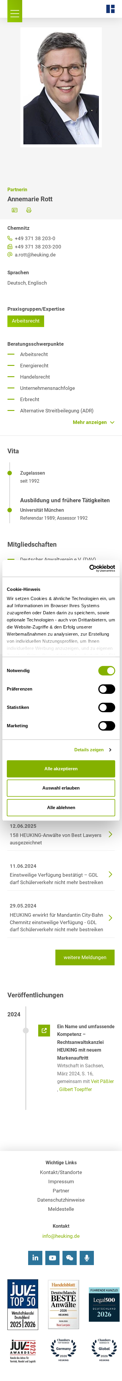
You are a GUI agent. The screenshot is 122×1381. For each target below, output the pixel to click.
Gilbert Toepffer (75, 1089)
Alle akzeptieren (61, 768)
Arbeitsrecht (26, 321)
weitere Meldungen (85, 957)
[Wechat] (69, 1258)
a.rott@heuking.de (35, 255)
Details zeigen (89, 749)
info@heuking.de (61, 1236)
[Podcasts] (87, 1258)
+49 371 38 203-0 (34, 238)
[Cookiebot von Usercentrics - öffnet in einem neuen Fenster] (89, 568)
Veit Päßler (102, 1081)
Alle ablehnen (61, 807)
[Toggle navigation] (14, 11)
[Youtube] (52, 1258)
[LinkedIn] (35, 1258)
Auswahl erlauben (61, 787)
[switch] (106, 689)
